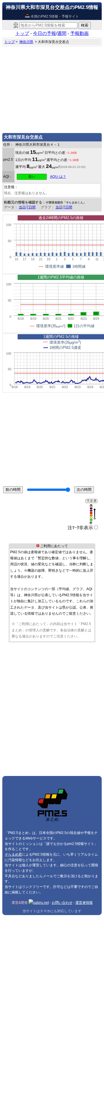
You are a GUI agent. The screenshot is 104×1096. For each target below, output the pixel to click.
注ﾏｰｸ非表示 (80, 527)
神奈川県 (26, 42)
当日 (22, 207)
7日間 (31, 207)
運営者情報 (84, 903)
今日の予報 (44, 33)
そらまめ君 (13, 854)
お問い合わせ (62, 903)
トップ (22, 33)
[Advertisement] (52, 88)
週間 (61, 33)
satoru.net (41, 903)
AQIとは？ (58, 177)
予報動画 (79, 33)
